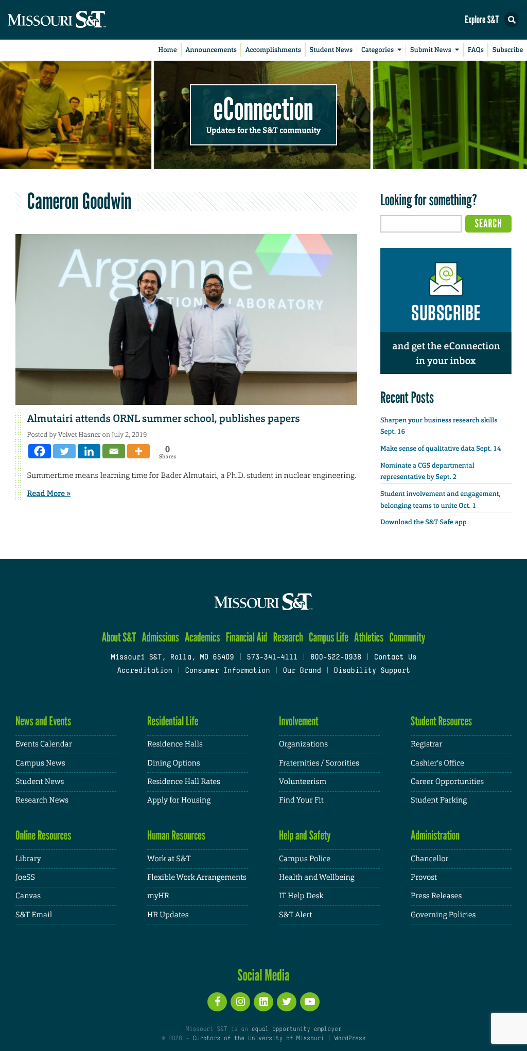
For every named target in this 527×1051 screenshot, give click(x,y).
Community (407, 637)
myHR (158, 896)
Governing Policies (443, 915)
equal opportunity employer (296, 1029)
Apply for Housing (178, 800)
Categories (377, 50)
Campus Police (304, 859)
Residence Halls (175, 744)
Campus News (40, 763)
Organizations (303, 744)
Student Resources (441, 721)
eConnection (263, 108)
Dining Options (173, 763)
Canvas (28, 896)
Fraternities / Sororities (319, 763)
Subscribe (508, 50)
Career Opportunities (447, 782)
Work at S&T (169, 859)
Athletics (368, 637)
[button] (511, 19)
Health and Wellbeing (317, 877)
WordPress (350, 1039)
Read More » (49, 493)
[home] (77, 20)
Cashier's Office (437, 763)
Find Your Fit (301, 800)
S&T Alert (295, 915)
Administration (435, 835)
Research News (41, 800)
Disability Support (371, 671)
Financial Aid (247, 637)
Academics (202, 637)
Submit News (430, 50)
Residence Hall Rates (183, 782)
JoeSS (25, 877)
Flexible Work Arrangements (197, 877)
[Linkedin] (89, 451)
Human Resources (176, 835)
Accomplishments (273, 50)
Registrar (426, 744)
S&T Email (33, 915)
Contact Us (395, 658)
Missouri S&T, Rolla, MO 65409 (172, 658)
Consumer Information (227, 671)
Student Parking (439, 800)
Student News (331, 50)
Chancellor (429, 859)
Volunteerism (302, 782)
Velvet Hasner (79, 434)
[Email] (113, 451)
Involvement (299, 721)
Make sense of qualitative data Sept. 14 (440, 448)
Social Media (263, 975)
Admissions (160, 637)
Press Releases (436, 896)
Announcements (210, 50)
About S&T (119, 637)
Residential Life (172, 721)
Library (28, 859)
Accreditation (144, 671)
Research (288, 637)
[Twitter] (64, 451)
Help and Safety (305, 835)
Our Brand (302, 671)
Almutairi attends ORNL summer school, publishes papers (163, 418)
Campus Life (328, 637)
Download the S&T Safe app (423, 522)
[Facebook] (39, 451)
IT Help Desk (301, 896)
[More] (138, 451)
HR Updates (167, 915)
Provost (424, 877)
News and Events (43, 721)
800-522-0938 (335, 658)
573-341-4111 (272, 658)
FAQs (476, 50)
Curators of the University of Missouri (258, 1039)
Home (168, 50)
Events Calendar (43, 744)
